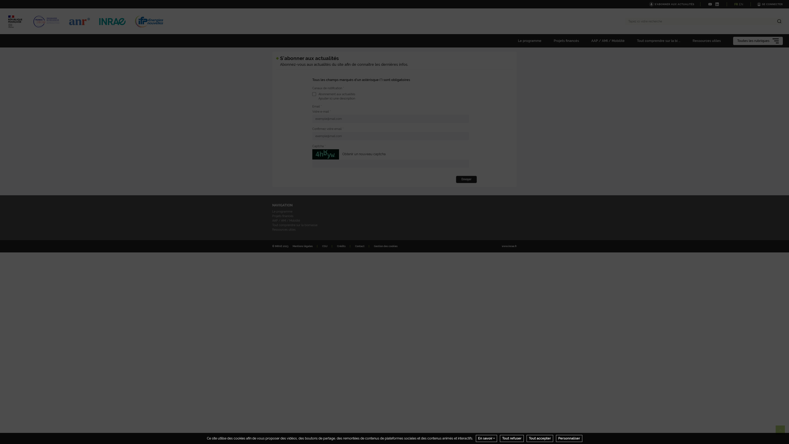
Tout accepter (540, 438)
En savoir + (486, 438)
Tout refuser (511, 438)
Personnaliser (569, 438)
